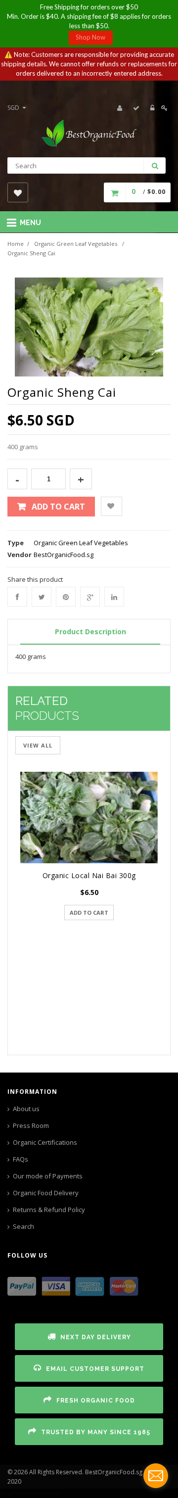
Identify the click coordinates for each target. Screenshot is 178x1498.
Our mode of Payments (48, 1175)
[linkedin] (114, 597)
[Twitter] (41, 597)
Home (15, 243)
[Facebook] (17, 597)
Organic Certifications (45, 1142)
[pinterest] (66, 597)
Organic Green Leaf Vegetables (75, 243)
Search (23, 1226)
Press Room (31, 1125)
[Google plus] (90, 597)
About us (26, 1108)
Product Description (90, 631)
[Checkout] (136, 107)
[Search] (154, 165)
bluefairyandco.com (30, 1493)
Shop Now (90, 37)
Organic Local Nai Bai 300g (89, 875)
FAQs (20, 1159)
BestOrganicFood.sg (63, 554)
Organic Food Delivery (46, 1192)
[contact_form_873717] (155, 1475)
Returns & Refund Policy (49, 1209)
